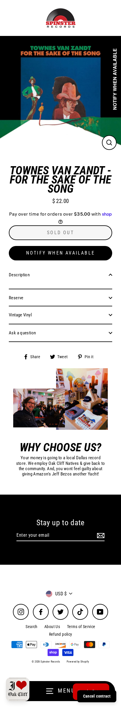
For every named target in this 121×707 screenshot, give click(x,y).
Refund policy (60, 634)
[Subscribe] (100, 535)
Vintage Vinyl (20, 315)
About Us (52, 626)
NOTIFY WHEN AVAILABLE (60, 253)
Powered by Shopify (78, 661)
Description (19, 274)
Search (31, 626)
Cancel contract (96, 696)
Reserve (16, 297)
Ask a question (22, 333)
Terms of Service (81, 626)
